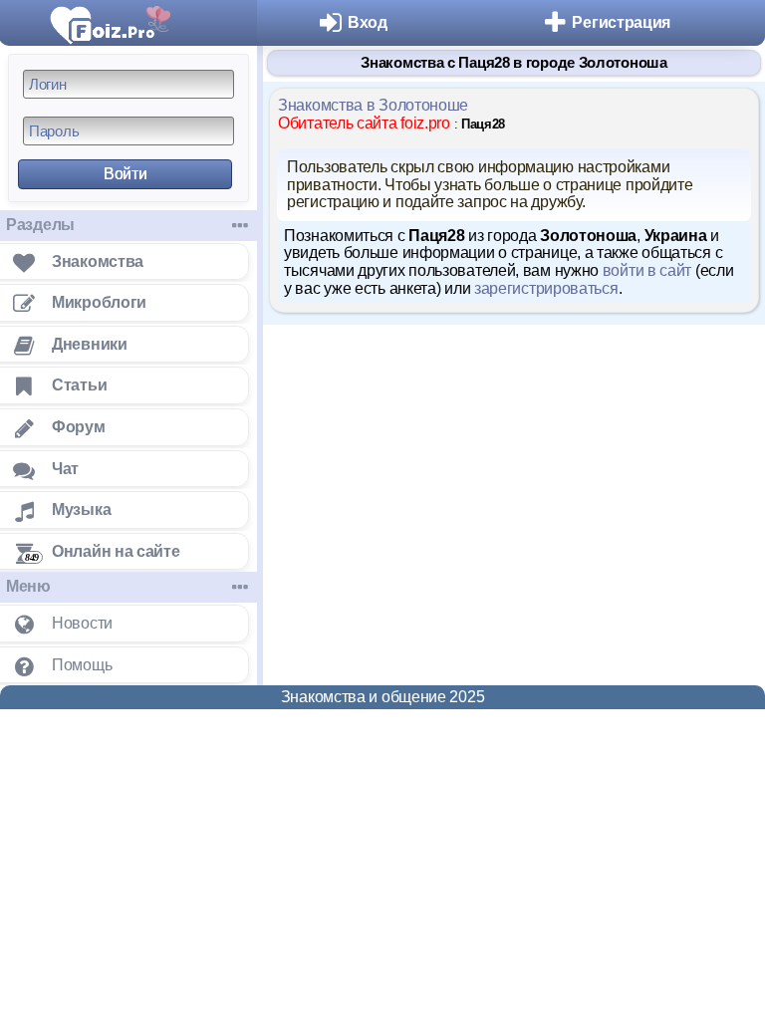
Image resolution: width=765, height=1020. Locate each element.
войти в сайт (647, 270)
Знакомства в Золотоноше (373, 105)
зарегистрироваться (546, 288)
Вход (367, 22)
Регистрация (621, 22)
